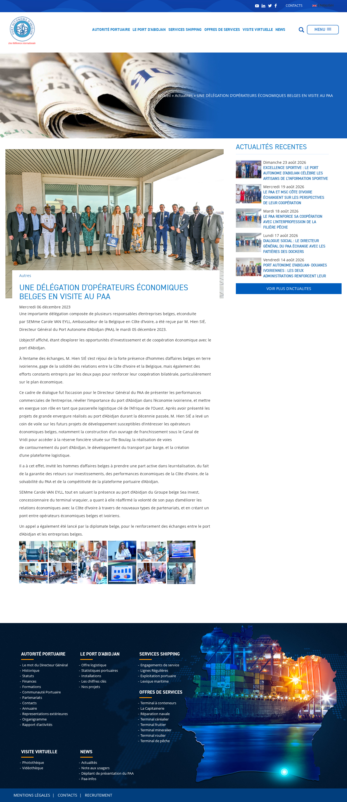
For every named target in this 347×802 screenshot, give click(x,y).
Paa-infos (88, 779)
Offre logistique (93, 665)
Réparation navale (155, 714)
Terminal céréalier (154, 719)
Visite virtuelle (258, 30)
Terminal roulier (153, 735)
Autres (25, 275)
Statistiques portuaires (99, 670)
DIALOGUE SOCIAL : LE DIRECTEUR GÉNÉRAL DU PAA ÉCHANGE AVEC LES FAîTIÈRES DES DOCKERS (294, 246)
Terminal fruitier (153, 724)
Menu (319, 30)
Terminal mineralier (155, 730)
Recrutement (98, 795)
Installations (91, 676)
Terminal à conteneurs (158, 703)
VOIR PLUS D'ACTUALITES (288, 288)
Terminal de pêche (155, 741)
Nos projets (90, 686)
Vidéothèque (32, 768)
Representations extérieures (45, 714)
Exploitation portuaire (158, 676)
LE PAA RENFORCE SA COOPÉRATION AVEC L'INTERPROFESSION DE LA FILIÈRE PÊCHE (292, 222)
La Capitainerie (152, 708)
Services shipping (185, 30)
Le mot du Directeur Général (45, 665)
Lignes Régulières (154, 670)
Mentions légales (32, 795)
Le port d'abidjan (100, 654)
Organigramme (34, 719)
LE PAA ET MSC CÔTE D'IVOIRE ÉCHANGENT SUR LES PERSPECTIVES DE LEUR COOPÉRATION (293, 197)
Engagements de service (159, 665)
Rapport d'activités (37, 724)
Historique (30, 670)
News (280, 30)
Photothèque (33, 762)
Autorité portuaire (111, 30)
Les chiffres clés (93, 681)
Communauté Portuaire (41, 692)
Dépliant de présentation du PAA (107, 773)
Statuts (28, 676)
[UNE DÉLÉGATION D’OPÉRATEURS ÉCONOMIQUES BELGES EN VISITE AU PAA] (33, 551)
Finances (29, 681)
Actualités (89, 762)
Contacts (294, 5)
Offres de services (222, 30)
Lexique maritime (154, 681)
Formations (31, 686)
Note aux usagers (95, 768)
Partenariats (32, 697)
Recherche (301, 29)
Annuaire (29, 708)
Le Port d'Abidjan (149, 30)
